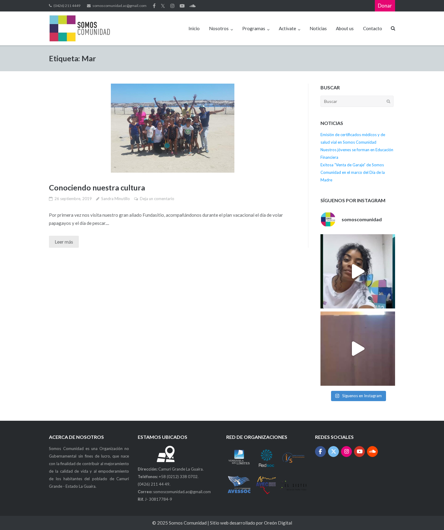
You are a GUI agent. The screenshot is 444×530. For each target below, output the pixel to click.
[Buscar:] (357, 101)
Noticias (318, 28)
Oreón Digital (278, 522)
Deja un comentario (157, 198)
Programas (253, 28)
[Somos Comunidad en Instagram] (346, 451)
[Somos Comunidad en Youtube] (359, 451)
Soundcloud (192, 5)
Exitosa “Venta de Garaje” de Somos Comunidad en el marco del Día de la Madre (352, 172)
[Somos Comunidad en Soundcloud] (372, 451)
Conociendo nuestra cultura (97, 187)
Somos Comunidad (188, 522)
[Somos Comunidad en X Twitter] (333, 451)
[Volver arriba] (428, 514)
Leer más (64, 241)
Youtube (182, 5)
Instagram (172, 5)
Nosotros (219, 28)
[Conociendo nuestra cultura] (172, 128)
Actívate (287, 28)
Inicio (194, 28)
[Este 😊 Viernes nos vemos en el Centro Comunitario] (357, 348)
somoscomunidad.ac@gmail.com (119, 5)
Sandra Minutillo (115, 198)
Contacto (372, 28)
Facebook (154, 5)
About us (345, 28)
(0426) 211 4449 (66, 5)
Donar (385, 5)
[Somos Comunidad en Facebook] (320, 451)
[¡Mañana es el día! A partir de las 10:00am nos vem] (357, 271)
